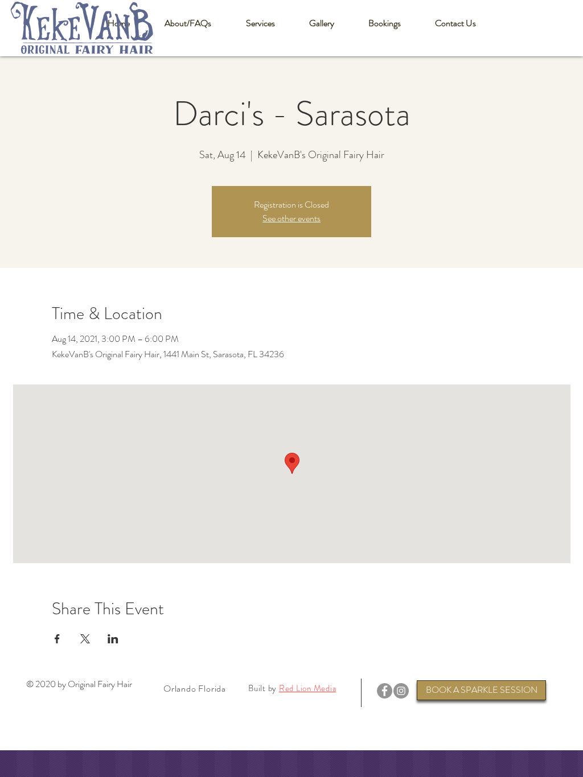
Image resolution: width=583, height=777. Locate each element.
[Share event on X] (85, 638)
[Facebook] (384, 691)
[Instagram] (401, 691)
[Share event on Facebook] (57, 638)
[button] (187, 23)
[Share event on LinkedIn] (113, 638)
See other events (291, 218)
